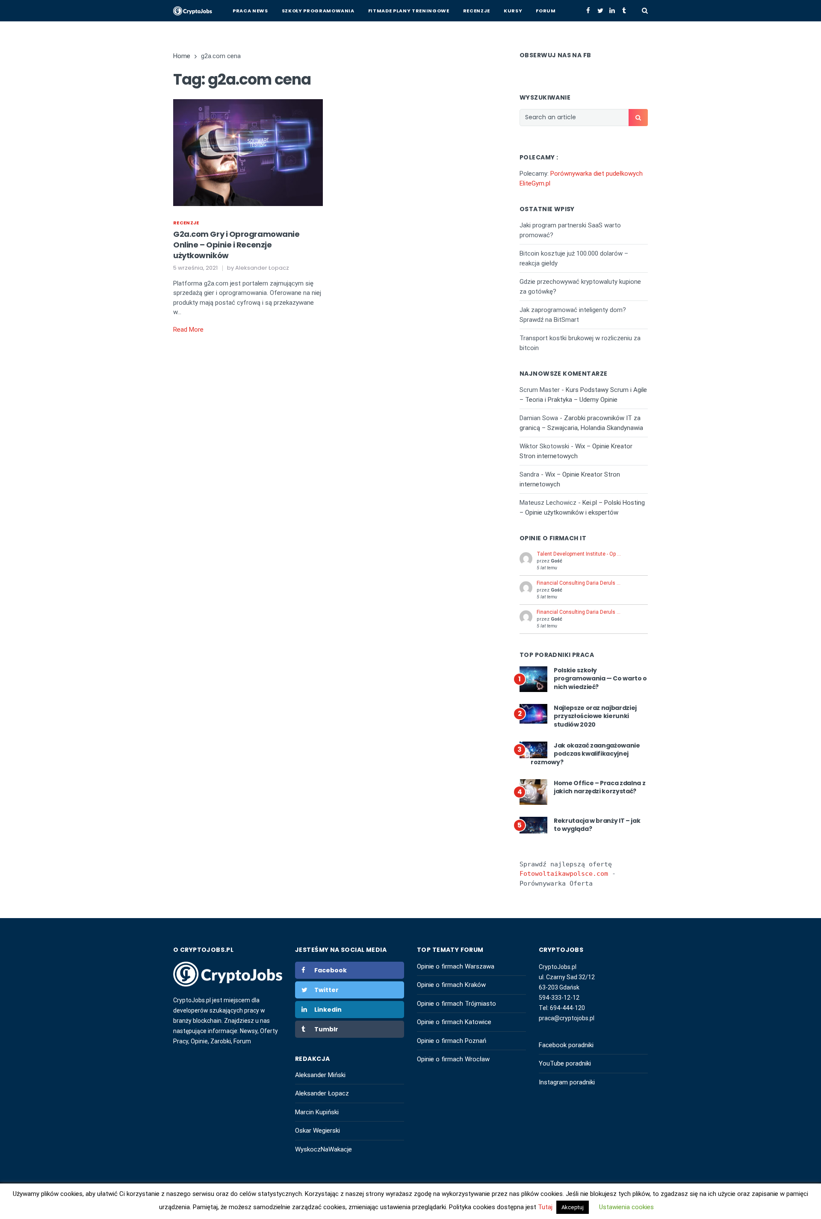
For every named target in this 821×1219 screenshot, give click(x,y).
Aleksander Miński (320, 1075)
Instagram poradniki (567, 1082)
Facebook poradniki (566, 1045)
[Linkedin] (612, 11)
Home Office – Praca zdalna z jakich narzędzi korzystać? (599, 787)
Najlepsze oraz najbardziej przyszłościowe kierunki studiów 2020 (595, 716)
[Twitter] (600, 11)
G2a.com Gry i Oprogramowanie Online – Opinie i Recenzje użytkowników (236, 245)
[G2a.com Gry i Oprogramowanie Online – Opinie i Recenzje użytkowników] (248, 152)
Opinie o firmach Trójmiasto (456, 1003)
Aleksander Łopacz (322, 1093)
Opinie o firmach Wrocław (453, 1059)
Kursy (513, 10)
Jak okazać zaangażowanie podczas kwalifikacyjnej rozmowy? (585, 753)
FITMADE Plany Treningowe (408, 10)
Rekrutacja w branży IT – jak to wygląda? (597, 824)
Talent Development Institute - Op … (579, 554)
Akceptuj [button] (572, 1207)
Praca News (250, 10)
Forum (545, 10)
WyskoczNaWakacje (323, 1149)
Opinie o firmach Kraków (451, 985)
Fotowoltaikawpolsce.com (564, 873)
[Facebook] (588, 11)
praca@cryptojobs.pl (566, 1018)
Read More (188, 329)
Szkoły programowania (318, 10)
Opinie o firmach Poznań (451, 1041)
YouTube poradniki (565, 1063)
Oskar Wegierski (317, 1130)
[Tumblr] (624, 11)
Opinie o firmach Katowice (454, 1022)
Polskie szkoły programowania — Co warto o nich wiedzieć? (600, 678)
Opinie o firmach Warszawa (455, 966)
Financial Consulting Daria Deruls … (578, 583)
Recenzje (476, 10)
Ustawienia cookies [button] (626, 1207)
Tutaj (546, 1207)
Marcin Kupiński (317, 1112)
